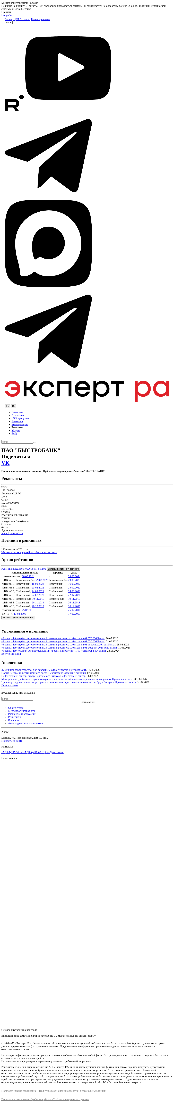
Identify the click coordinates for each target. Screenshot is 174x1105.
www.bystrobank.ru (12, 533)
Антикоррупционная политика (26, 723)
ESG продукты (20, 418)
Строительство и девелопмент (68, 669)
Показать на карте (11, 740)
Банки (101, 638)
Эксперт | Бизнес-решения (35, 19)
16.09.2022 (38, 583)
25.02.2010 (28, 610)
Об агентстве (15, 707)
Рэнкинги (17, 421)
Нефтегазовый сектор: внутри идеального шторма (30, 676)
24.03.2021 (38, 591)
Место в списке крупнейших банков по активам (29, 552)
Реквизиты (14, 717)
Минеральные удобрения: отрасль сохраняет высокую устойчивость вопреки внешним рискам (56, 679)
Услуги (16, 430)
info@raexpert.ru (54, 752)
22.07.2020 (38, 595)
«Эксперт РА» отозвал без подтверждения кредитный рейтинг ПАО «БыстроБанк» (50, 650)
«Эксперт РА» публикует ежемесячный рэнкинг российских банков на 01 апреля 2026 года (54, 644)
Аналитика (18, 415)
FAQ (14, 433)
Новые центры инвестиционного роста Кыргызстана (32, 672)
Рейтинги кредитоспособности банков (23, 568)
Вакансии (14, 720)
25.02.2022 (38, 587)
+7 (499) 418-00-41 (34, 752)
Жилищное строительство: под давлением (25, 669)
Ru (13, 406)
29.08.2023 (42, 580)
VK (5, 463)
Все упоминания (11, 653)
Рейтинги (17, 412)
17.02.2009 (20, 613)
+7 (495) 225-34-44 (12, 752)
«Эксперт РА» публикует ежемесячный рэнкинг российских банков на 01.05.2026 (49, 641)
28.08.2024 (28, 576)
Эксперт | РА (12, 19)
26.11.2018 (38, 602)
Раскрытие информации (22, 713)
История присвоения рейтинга (63, 569)
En (7, 406)
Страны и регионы (75, 672)
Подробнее (7, 15)
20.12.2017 (38, 606)
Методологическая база (21, 710)
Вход (8, 22)
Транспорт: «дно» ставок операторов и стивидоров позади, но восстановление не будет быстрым (57, 682)
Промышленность (122, 679)
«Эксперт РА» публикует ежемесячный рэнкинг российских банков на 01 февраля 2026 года (55, 647)
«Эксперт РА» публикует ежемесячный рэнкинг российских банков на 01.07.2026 (49, 638)
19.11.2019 (38, 598)
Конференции (20, 424)
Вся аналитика (9, 685)
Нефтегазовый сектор (72, 676)
